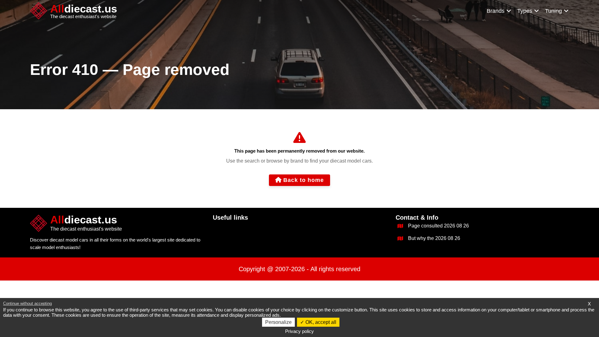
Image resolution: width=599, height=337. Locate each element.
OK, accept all (320, 322)
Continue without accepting (27, 303)
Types (524, 11)
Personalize (278, 322)
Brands (495, 11)
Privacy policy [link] (299, 331)
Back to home (303, 180)
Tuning (553, 11)
